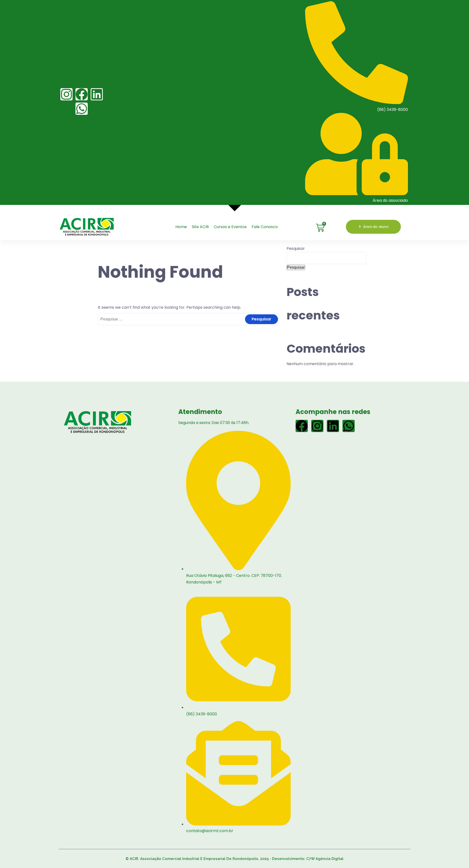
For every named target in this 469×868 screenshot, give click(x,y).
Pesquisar (296, 248)
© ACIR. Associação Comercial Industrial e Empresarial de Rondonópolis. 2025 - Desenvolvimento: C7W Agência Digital (234, 859)
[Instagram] (66, 94)
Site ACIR (200, 227)
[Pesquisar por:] (188, 319)
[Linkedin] (97, 94)
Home (181, 227)
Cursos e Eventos (230, 227)
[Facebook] (81, 94)
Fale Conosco (265, 227)
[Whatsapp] (81, 109)
